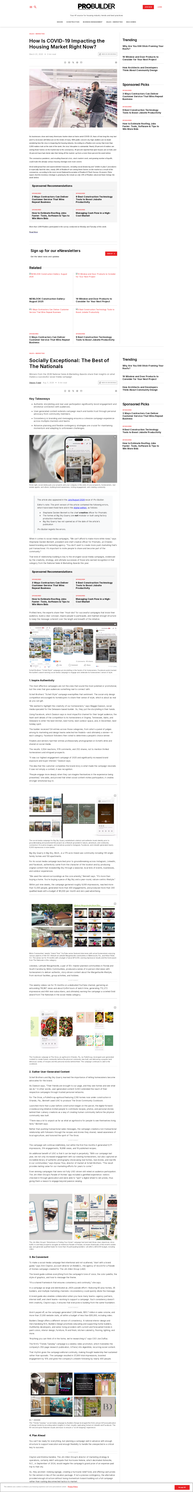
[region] (96, 1487)
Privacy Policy (73, 1487)
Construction (72, 22)
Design (60, 22)
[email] (81, 62)
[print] (116, 62)
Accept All (182, 1487)
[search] (35, 7)
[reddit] (77, 62)
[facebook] (65, 62)
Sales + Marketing (114, 22)
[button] (31, 7)
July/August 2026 (76, 500)
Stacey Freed (35, 383)
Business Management (93, 22)
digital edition (80, 508)
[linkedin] (69, 62)
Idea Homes (131, 22)
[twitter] (73, 62)
